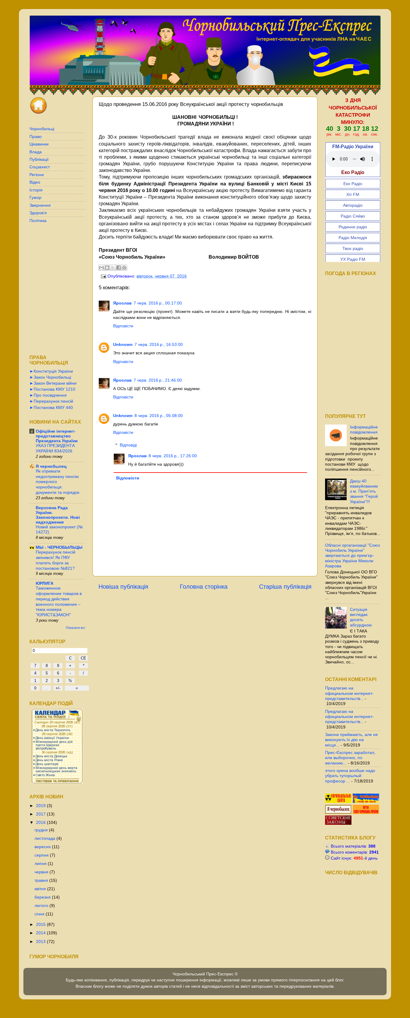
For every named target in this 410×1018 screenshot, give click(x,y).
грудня (42, 829)
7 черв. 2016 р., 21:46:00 (158, 380)
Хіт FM (352, 194)
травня (42, 880)
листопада (45, 838)
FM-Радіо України (352, 146)
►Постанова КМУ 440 (51, 407)
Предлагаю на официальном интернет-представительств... (349, 693)
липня (41, 863)
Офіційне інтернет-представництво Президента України (57, 436)
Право (35, 136)
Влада (35, 151)
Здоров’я (38, 212)
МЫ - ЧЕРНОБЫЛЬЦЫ (59, 547)
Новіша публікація (123, 586)
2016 (41, 822)
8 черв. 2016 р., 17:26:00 (173, 455)
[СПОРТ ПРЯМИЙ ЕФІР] (339, 801)
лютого (42, 905)
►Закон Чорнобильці (50, 377)
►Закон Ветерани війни (53, 383)
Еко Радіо (352, 183)
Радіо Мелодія (353, 237)
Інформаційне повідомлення (364, 429)
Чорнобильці (41, 128)
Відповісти (123, 325)
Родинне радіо (353, 226)
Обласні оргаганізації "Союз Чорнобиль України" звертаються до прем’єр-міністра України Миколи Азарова (352, 555)
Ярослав (122, 303)
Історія (36, 190)
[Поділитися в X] (113, 268)
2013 (41, 941)
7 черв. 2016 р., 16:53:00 (158, 344)
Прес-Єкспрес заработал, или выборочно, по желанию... (350, 757)
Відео (34, 182)
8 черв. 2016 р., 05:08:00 (158, 415)
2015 (41, 924)
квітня (41, 888)
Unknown (123, 344)
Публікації (39, 159)
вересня (43, 846)
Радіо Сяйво (353, 216)
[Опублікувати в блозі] (107, 268)
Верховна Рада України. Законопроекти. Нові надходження (58, 514)
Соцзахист (39, 166)
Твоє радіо (352, 248)
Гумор (35, 197)
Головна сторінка (204, 586)
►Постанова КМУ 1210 (52, 389)
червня (42, 871)
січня (40, 913)
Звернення (40, 205)
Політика (38, 220)
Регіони (36, 174)
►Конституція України (51, 371)
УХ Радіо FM (352, 259)
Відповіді (128, 445)
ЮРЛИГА (44, 583)
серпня (42, 855)
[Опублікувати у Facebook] (119, 268)
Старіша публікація (285, 586)
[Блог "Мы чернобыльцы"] (366, 801)
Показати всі (75, 627)
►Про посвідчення (48, 395)
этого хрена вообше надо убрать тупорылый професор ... (350, 775)
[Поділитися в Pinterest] (124, 268)
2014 (41, 932)
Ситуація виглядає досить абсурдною (361, 617)
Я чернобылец (51, 466)
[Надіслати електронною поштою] (101, 268)
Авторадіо (353, 205)
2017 (41, 814)
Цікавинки (39, 144)
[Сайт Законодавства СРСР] (338, 823)
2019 (41, 805)
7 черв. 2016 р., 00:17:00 (158, 303)
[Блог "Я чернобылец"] (339, 812)
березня (43, 897)
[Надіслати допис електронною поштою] (103, 276)
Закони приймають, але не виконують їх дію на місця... (351, 739)
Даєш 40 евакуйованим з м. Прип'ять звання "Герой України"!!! (364, 491)
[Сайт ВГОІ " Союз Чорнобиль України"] (366, 812)
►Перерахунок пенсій (51, 401)
